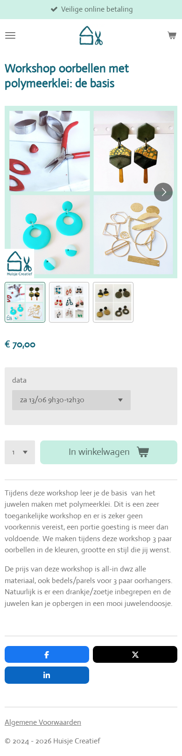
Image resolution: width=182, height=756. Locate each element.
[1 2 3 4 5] (20, 452)
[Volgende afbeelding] (163, 192)
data (19, 380)
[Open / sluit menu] (10, 35)
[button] (25, 302)
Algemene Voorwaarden (43, 722)
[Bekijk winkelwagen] (171, 35)
